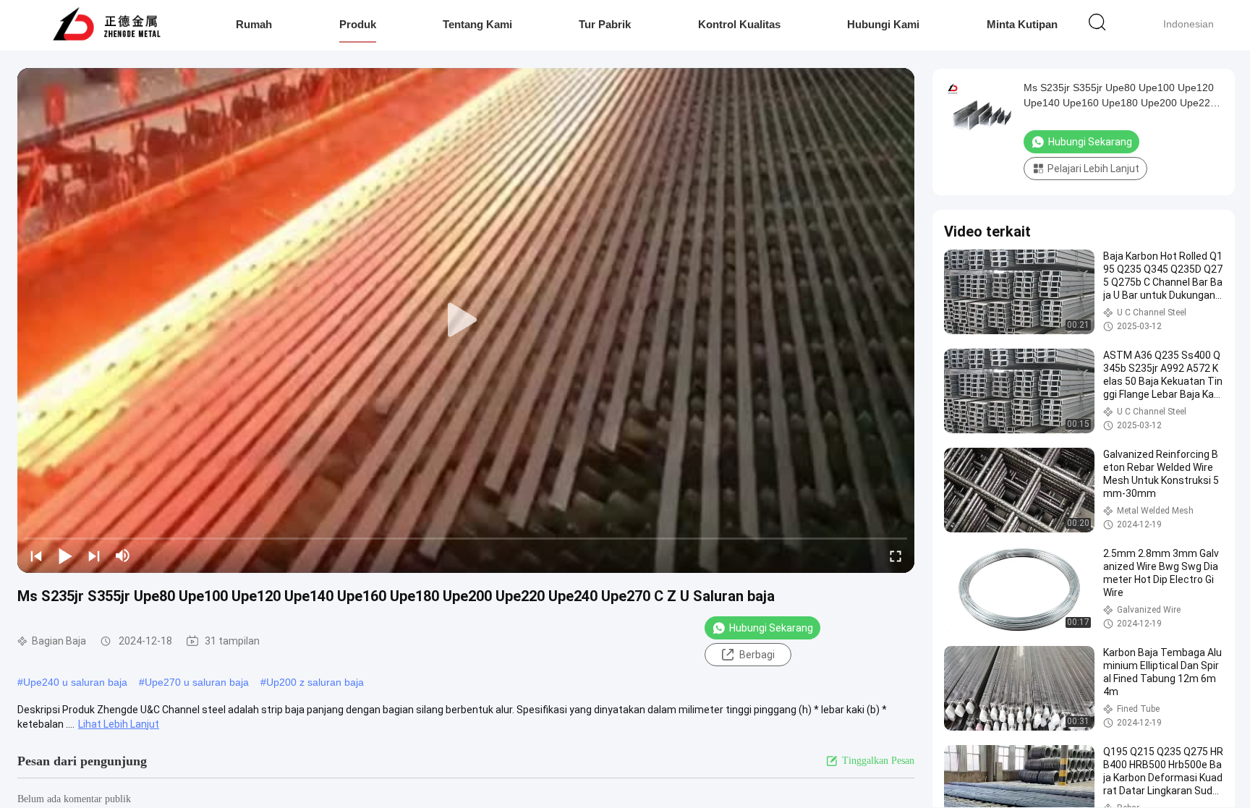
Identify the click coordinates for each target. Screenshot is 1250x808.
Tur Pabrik (605, 24)
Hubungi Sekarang (771, 628)
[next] (94, 555)
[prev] (36, 555)
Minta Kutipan (1022, 24)
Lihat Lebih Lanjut (118, 724)
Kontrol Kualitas (739, 24)
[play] (466, 320)
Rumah (254, 24)
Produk (357, 24)
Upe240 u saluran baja (75, 682)
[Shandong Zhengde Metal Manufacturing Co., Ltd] (106, 25)
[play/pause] (65, 555)
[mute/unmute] (123, 555)
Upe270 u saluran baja (197, 682)
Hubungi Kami (883, 24)
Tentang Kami (477, 24)
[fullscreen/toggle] (895, 555)
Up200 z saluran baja (315, 682)
